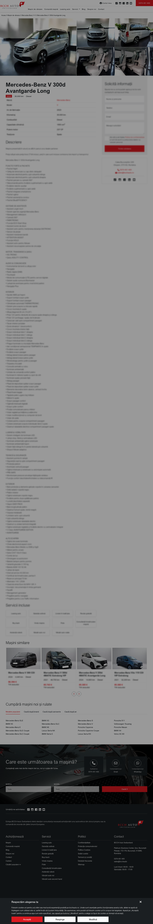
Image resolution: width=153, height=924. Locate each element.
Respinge (60, 919)
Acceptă (27, 919)
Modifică (93, 919)
